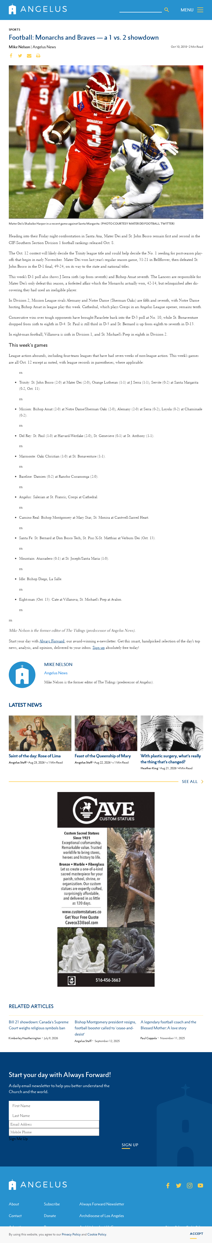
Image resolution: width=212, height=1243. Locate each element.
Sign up (99, 647)
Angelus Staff (17, 762)
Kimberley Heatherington (25, 1038)
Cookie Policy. (97, 1234)
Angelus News (44, 46)
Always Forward (52, 641)
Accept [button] (196, 1233)
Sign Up (130, 1145)
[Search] (167, 10)
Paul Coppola (148, 1038)
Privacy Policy (71, 1234)
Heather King (149, 768)
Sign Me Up (18, 1139)
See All (190, 781)
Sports (14, 29)
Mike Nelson (19, 46)
